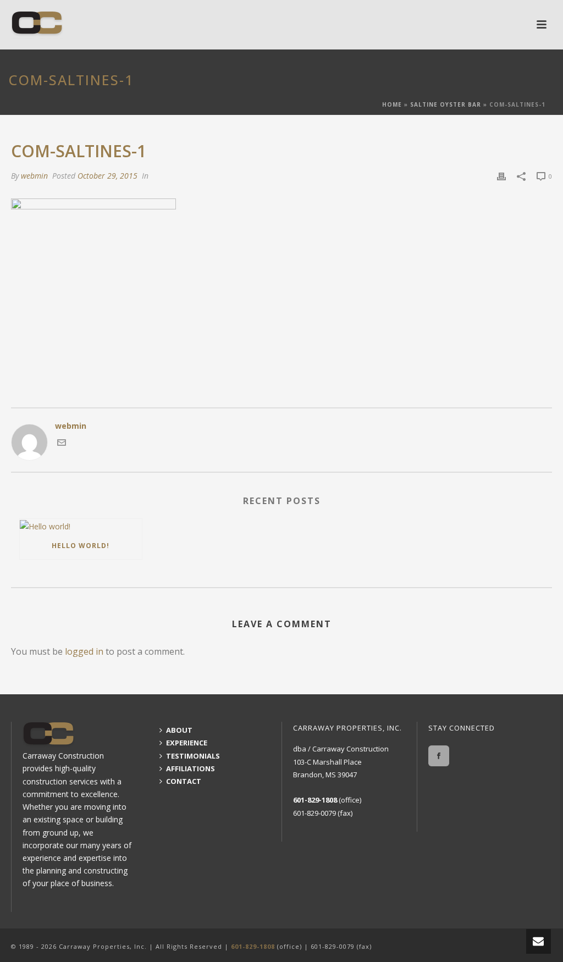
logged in (84, 651)
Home (392, 104)
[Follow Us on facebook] (438, 755)
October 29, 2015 (107, 175)
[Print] (501, 175)
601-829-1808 (315, 800)
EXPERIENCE (186, 743)
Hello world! (80, 545)
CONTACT (183, 781)
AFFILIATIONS (190, 768)
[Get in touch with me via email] (61, 444)
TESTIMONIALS (193, 756)
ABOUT (179, 730)
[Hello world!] (81, 526)
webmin (34, 175)
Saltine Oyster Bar (445, 104)
